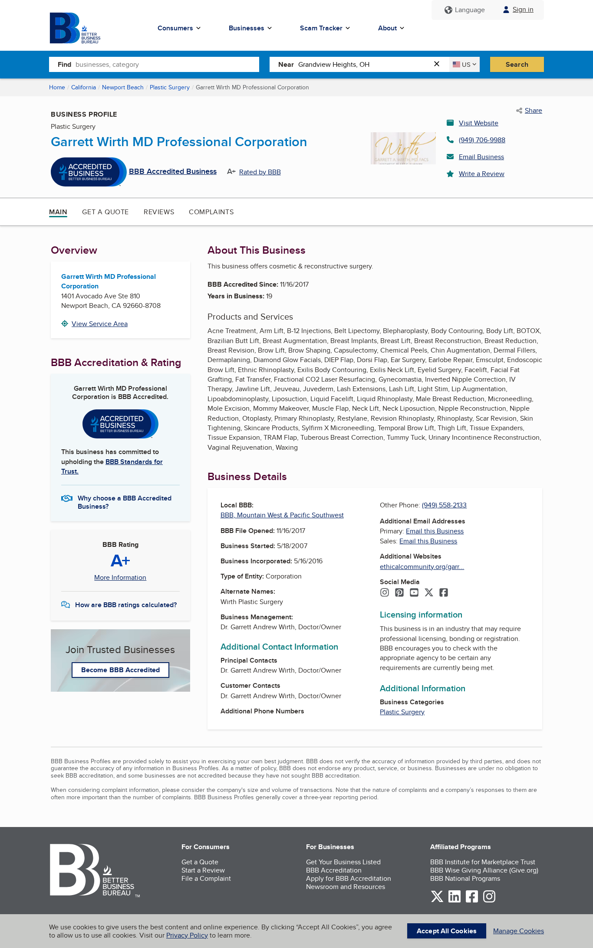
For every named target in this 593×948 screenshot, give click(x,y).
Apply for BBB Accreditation (348, 878)
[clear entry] (439, 64)
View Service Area (100, 324)
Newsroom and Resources (345, 887)
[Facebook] (443, 593)
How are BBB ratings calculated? (126, 605)
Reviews (159, 212)
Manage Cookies (518, 931)
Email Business (481, 157)
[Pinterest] (399, 593)
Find (64, 64)
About (387, 28)
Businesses (246, 28)
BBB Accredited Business (173, 172)
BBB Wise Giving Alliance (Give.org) (484, 870)
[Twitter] (429, 593)
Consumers (175, 28)
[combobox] (167, 64)
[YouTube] (414, 593)
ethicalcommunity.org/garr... (422, 567)
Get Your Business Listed (343, 862)
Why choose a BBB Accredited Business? (124, 501)
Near (286, 64)
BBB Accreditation (334, 870)
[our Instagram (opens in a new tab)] (489, 901)
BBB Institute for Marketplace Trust (482, 862)
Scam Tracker (321, 28)
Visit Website (478, 123)
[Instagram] (384, 593)
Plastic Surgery (170, 87)
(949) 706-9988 (482, 140)
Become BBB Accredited (120, 670)
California (83, 87)
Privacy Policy (187, 935)
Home (57, 87)
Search (517, 64)
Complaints (211, 212)
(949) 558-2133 (444, 505)
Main (58, 212)
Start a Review (203, 870)
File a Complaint (206, 878)
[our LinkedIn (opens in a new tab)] (454, 901)
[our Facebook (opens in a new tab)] (472, 901)
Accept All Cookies (447, 931)
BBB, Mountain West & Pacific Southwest (282, 515)
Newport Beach (123, 87)
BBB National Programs (465, 878)
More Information (120, 577)
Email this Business (435, 531)
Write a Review (481, 174)
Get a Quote (105, 212)
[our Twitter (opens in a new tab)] (437, 901)
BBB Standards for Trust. (112, 466)
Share (533, 110)
